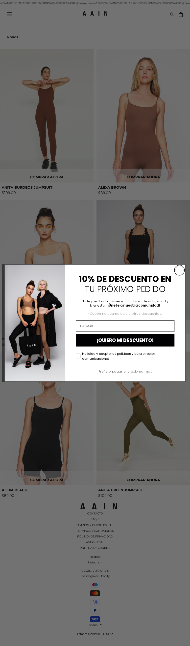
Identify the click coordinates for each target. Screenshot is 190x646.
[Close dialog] (179, 270)
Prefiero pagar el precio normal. (125, 371)
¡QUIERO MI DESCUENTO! (125, 340)
